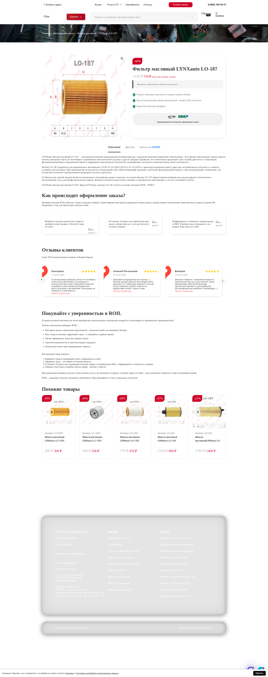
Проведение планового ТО (176, 596)
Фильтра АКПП (117, 570)
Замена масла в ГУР (172, 570)
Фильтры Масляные (64, 33)
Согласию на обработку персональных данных (97, 673)
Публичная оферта (67, 537)
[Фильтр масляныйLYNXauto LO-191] (209, 412)
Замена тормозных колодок (176, 550)
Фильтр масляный (118, 576)
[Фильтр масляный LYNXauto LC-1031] (96, 412)
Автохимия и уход (119, 537)
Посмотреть (59, 458)
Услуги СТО (113, 4)
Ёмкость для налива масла (123, 563)
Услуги (164, 531)
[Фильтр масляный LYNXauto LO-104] (171, 412)
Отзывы (147, 4)
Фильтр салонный (118, 583)
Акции (98, 4)
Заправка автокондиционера (177, 544)
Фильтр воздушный (119, 589)
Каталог (74, 16)
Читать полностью (61, 291)
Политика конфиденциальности (195, 628)
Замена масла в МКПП (173, 563)
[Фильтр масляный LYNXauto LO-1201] (134, 412)
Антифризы (115, 544)
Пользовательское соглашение (71, 628)
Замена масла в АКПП (173, 557)
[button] (122, 58)
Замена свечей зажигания (175, 583)
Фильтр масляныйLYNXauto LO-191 (208, 441)
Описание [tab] (114, 147)
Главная (46, 33)
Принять (259, 673)
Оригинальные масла (120, 557)
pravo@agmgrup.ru (67, 562)
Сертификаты (132, 4)
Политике (69, 673)
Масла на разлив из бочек (123, 550)
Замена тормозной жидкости (177, 576)
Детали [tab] (130, 147)
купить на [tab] (150, 147)
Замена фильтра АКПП (173, 589)
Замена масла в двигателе (175, 537)
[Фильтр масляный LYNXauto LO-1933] (59, 412)
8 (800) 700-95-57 (217, 5)
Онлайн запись (180, 4)
